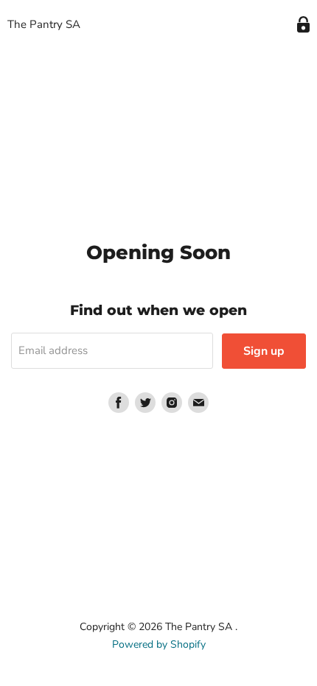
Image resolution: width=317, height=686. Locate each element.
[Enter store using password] (303, 24)
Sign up (264, 351)
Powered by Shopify (159, 644)
